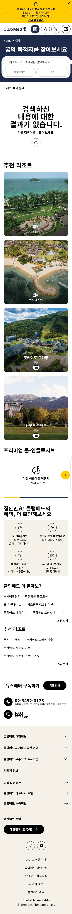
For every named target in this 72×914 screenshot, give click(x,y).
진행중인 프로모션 (36, 596)
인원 (53, 72)
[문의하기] (55, 29)
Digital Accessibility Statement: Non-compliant (36, 902)
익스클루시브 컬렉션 (40, 604)
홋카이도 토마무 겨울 (40, 639)
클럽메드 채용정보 (15, 803)
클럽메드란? (11, 596)
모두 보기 (62, 620)
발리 (18, 639)
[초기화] (36, 142)
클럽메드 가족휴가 (15, 612)
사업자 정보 (11, 770)
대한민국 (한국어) (21, 829)
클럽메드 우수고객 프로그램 (21, 759)
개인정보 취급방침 (36, 876)
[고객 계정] (45, 29)
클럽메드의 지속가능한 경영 (21, 747)
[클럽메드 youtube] (41, 845)
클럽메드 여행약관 (36, 867)
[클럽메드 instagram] (30, 845)
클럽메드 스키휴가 (43, 612)
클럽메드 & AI (36, 892)
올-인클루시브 (12, 604)
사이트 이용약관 (36, 859)
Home (7, 40)
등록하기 (54, 685)
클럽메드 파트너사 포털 (18, 793)
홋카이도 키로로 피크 (17, 647)
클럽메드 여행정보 (15, 736)
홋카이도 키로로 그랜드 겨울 (21, 656)
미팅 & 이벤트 (12, 783)
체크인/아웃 (19, 72)
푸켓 (6, 639)
